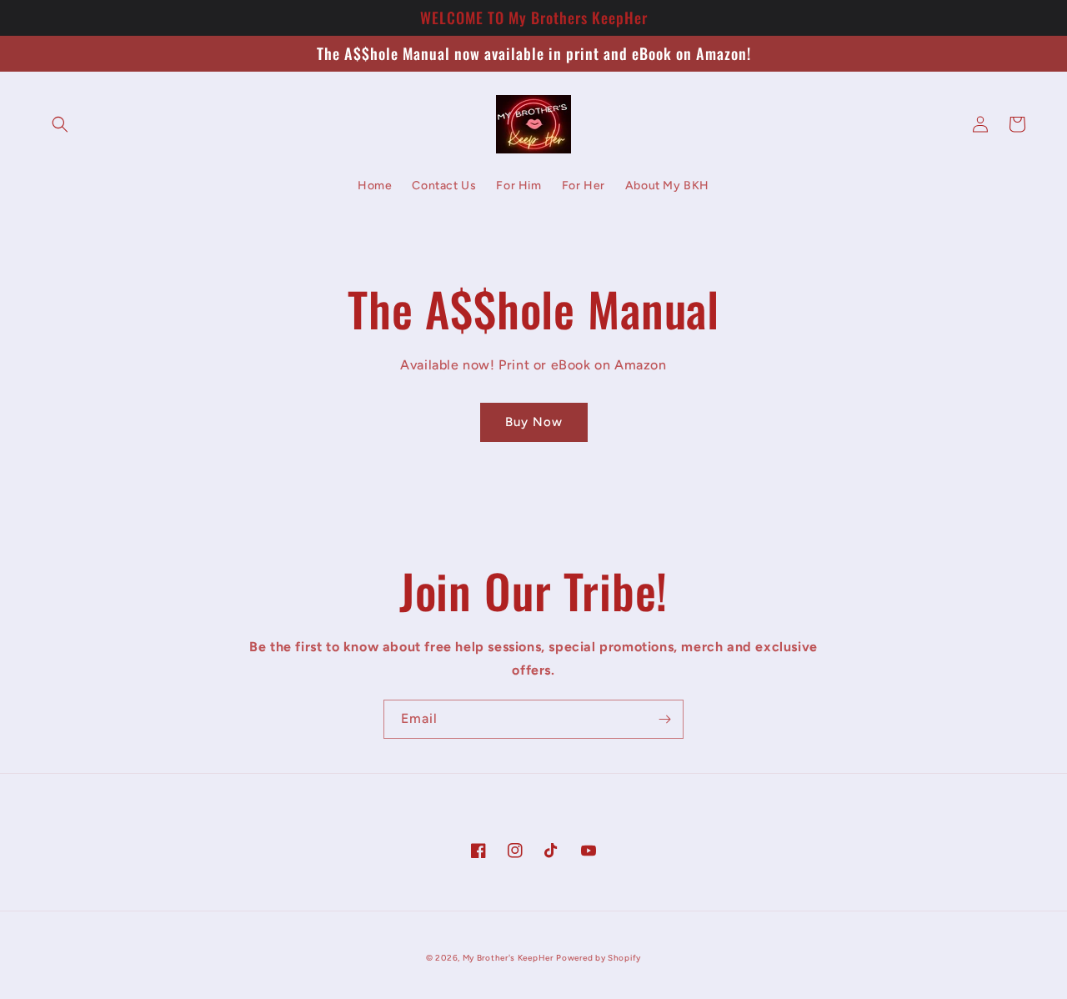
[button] (60, 124)
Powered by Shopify (598, 957)
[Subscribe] (664, 719)
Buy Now (534, 421)
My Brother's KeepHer (508, 957)
